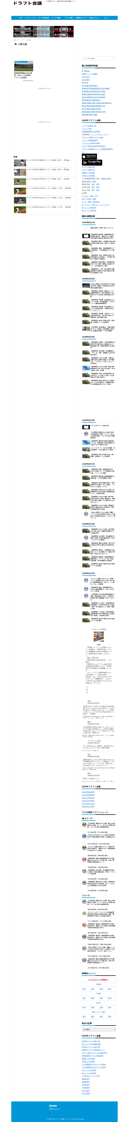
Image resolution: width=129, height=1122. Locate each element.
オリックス (86, 205)
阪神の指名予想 (92, 855)
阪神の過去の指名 (103, 855)
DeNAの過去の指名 (104, 844)
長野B (89, 97)
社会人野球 (86, 1093)
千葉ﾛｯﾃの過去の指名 (105, 944)
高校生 (103, 178)
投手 (93, 184)
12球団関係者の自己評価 (91, 131)
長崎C (93, 112)
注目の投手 (86, 77)
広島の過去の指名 (103, 867)
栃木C (89, 91)
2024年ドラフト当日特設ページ (93, 1050)
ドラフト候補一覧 (88, 170)
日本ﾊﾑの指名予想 (93, 956)
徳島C (89, 109)
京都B (89, 103)
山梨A (103, 94)
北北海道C (85, 86)
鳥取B (93, 106)
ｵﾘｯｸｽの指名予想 (92, 968)
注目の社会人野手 (88, 806)
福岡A (84, 112)
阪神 (94, 199)
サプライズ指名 (87, 137)
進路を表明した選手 (89, 181)
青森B (84, 88)
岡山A (84, 106)
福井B (103, 97)
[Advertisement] (48, 10)
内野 (101, 989)
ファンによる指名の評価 (91, 143)
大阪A (93, 103)
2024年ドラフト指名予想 (91, 1047)
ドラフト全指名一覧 (89, 126)
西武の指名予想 (92, 909)
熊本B (98, 112)
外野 (109, 989)
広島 (91, 196)
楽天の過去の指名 (103, 933)
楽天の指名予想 (92, 933)
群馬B (93, 91)
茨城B (84, 91)
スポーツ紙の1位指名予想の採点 (93, 146)
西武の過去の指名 (103, 909)
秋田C (98, 88)
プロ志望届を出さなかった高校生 (94, 1064)
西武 (90, 202)
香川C (84, 109)
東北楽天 (96, 202)
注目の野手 (86, 80)
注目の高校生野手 (88, 795)
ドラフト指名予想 (88, 167)
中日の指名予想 (92, 879)
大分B (103, 112)
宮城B (93, 88)
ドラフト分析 (87, 129)
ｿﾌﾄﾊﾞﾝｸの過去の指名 (105, 921)
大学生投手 (86, 1085)
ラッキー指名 (98, 137)
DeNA (89, 199)
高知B (98, 109)
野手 (98, 184)
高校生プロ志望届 (88, 173)
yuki (99, 644)
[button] (113, 58)
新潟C (84, 97)
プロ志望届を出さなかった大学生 (94, 1067)
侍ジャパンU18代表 (89, 208)
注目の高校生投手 (88, 792)
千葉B (103, 91)
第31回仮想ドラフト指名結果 (92, 1056)
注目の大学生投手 (88, 798)
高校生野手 (86, 1082)
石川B (98, 97)
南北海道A (93, 86)
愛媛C (94, 109)
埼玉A (98, 91)
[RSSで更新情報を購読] (87, 692)
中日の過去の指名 (103, 879)
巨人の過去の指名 (103, 832)
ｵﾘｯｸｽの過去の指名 (104, 968)
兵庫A (98, 103)
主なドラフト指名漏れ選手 (91, 1044)
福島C (108, 88)
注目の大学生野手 (88, 801)
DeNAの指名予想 (92, 844)
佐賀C (89, 112)
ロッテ (84, 202)
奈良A (103, 103)
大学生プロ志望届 (88, 176)
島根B (98, 106)
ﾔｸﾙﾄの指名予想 (92, 890)
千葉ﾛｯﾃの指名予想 (93, 944)
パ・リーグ (104, 134)
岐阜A (98, 100)
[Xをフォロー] (87, 687)
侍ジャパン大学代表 (89, 210)
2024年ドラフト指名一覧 (91, 1041)
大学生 (108, 178)
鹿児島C (90, 115)
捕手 (92, 989)
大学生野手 (86, 1088)
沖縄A (95, 115)
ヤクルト (85, 196)
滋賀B (84, 103)
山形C (103, 88)
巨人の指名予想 (92, 832)
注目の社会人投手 (88, 804)
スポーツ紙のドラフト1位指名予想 (94, 1053)
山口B (103, 106)
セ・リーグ (96, 134)
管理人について (54, 1109)
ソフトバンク (104, 205)
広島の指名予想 (92, 867)
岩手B (89, 88)
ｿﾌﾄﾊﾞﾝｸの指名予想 (93, 921)
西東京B (91, 94)
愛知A (89, 100)
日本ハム (95, 205)
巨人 (83, 199)
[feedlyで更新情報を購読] (87, 689)
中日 (96, 196)
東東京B (85, 94)
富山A (93, 97)
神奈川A (97, 94)
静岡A (84, 100)
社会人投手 (86, 1091)
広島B (89, 106)
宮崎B (84, 115)
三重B (93, 100)
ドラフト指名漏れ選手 (90, 140)
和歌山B (108, 103)
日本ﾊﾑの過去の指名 (104, 956)
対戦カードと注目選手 (90, 74)
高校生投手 (86, 1079)
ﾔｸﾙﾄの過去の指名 (103, 890)
